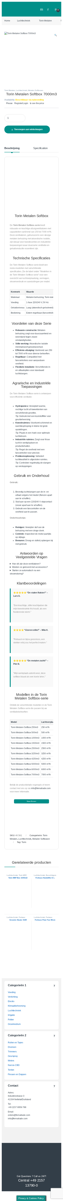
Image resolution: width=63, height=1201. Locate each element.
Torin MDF (22, 875)
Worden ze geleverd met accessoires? (30, 567)
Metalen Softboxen (35, 90)
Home (7, 20)
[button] (55, 35)
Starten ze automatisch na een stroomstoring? (25, 572)
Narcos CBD (14, 1065)
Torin (24, 842)
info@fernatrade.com (41, 788)
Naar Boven (31, 801)
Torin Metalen (45, 20)
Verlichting (13, 997)
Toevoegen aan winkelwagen (28, 129)
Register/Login (21, 103)
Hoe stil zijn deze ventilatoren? (26, 564)
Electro (11, 1001)
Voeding (12, 992)
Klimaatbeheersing (17, 1006)
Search (42, 9)
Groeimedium (14, 1024)
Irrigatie (11, 1015)
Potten (11, 1019)
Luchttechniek (23, 20)
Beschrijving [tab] (12, 148)
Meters (11, 1060)
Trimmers (12, 1051)
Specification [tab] (40, 148)
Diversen (12, 1047)
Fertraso (22, 917)
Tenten (11, 1070)
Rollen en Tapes (15, 1042)
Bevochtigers (51, 875)
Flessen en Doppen (17, 1074)
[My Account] (49, 9)
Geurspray (13, 1056)
